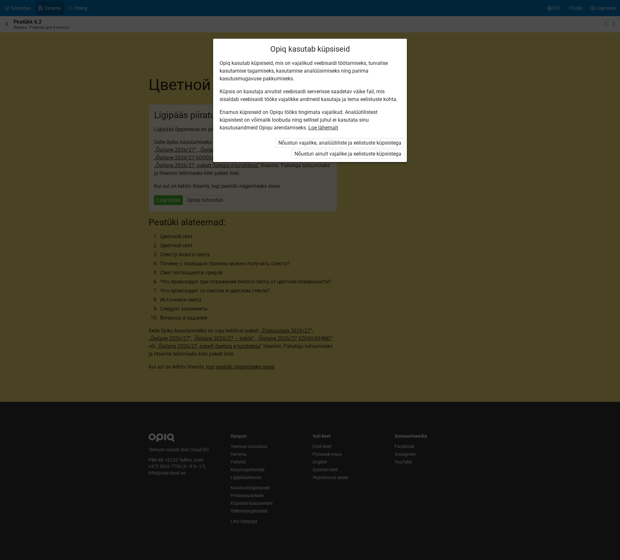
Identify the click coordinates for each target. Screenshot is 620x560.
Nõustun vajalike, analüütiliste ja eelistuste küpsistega (339, 143)
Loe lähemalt (323, 128)
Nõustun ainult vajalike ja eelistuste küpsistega (347, 154)
